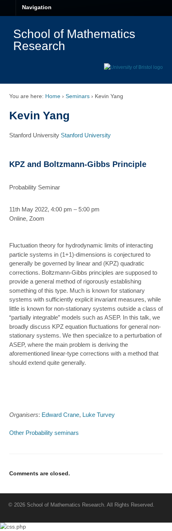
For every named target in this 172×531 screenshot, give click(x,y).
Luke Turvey (98, 414)
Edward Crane (60, 414)
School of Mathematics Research (74, 39)
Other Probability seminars (44, 432)
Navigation (37, 7)
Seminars (78, 96)
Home (52, 96)
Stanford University (86, 135)
